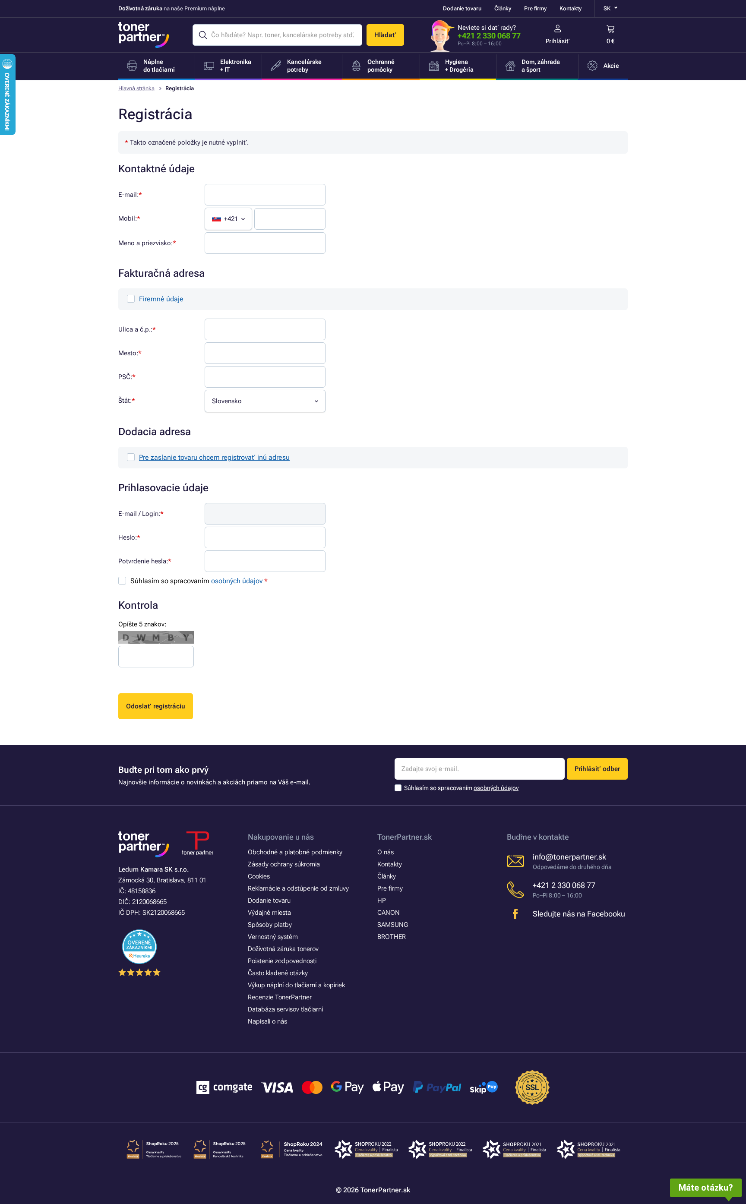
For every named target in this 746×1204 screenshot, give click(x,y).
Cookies (259, 876)
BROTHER (391, 937)
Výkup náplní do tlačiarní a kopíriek (296, 985)
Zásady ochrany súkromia (284, 864)
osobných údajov (236, 581)
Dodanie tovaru (462, 8)
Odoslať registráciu (155, 706)
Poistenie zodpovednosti (282, 961)
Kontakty (571, 8)
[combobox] (228, 219)
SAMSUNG (392, 925)
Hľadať (385, 35)
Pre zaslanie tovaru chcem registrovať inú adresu (214, 457)
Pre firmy (535, 8)
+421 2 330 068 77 (489, 35)
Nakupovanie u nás (281, 836)
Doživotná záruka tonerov (283, 949)
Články (502, 8)
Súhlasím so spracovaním (196, 581)
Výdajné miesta (269, 912)
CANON (388, 912)
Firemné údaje (161, 299)
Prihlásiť (558, 41)
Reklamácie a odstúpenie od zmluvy (298, 888)
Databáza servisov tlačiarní (285, 1009)
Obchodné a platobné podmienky (295, 852)
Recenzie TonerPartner (280, 997)
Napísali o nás (267, 1021)
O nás (385, 852)
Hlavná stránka (136, 88)
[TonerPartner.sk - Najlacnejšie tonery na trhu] (143, 35)
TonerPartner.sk (404, 836)
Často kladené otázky (278, 973)
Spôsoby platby (270, 925)
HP (381, 900)
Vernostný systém (273, 937)
